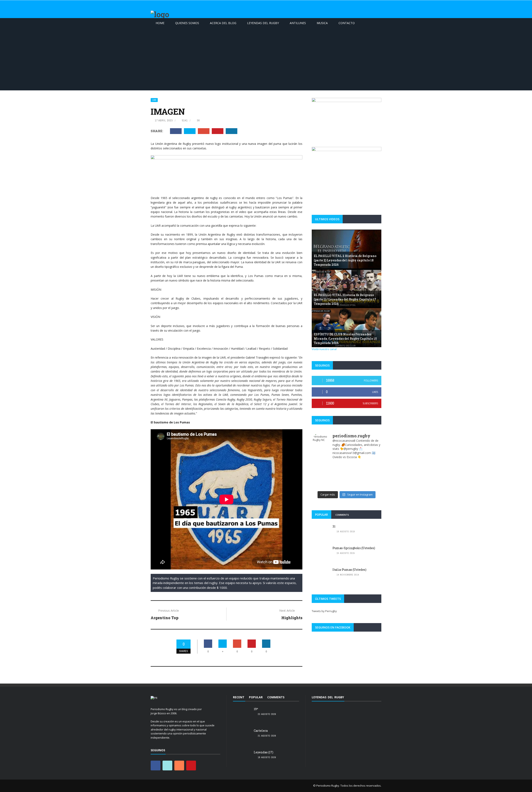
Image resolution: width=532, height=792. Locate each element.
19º (256, 709)
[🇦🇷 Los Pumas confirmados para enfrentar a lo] (372, 475)
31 (333, 526)
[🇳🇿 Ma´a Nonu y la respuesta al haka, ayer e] (355, 470)
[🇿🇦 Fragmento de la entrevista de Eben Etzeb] (321, 481)
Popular (321, 515)
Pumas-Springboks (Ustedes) (353, 548)
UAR (154, 100)
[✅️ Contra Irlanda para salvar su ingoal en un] (321, 464)
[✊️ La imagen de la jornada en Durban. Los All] (372, 470)
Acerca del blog (223, 23)
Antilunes (298, 23)
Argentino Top (165, 617)
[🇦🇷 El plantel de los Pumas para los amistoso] (372, 486)
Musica (322, 23)
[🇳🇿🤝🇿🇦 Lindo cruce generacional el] (321, 475)
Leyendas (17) (263, 752)
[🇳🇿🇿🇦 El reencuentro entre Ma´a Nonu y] (355, 481)
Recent (238, 697)
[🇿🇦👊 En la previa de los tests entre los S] (372, 464)
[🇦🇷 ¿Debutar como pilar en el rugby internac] (355, 475)
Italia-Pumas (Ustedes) (349, 570)
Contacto (347, 23)
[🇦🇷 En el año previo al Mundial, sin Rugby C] (355, 486)
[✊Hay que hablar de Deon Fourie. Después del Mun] (321, 470)
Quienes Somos (187, 23)
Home (160, 23)
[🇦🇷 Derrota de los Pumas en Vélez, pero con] (338, 475)
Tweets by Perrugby (324, 611)
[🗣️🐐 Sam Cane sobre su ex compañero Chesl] (338, 464)
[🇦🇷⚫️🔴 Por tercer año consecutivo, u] (338, 470)
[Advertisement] (266, 59)
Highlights (291, 617)
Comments (342, 514)
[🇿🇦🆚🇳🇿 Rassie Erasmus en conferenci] (355, 464)
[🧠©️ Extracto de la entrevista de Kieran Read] (321, 486)
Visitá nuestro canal (324, 349)
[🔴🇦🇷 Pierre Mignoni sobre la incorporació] (372, 481)
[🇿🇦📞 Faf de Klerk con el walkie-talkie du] (338, 486)
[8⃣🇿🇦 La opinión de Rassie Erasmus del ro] (338, 481)
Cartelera (261, 731)
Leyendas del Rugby (263, 23)
